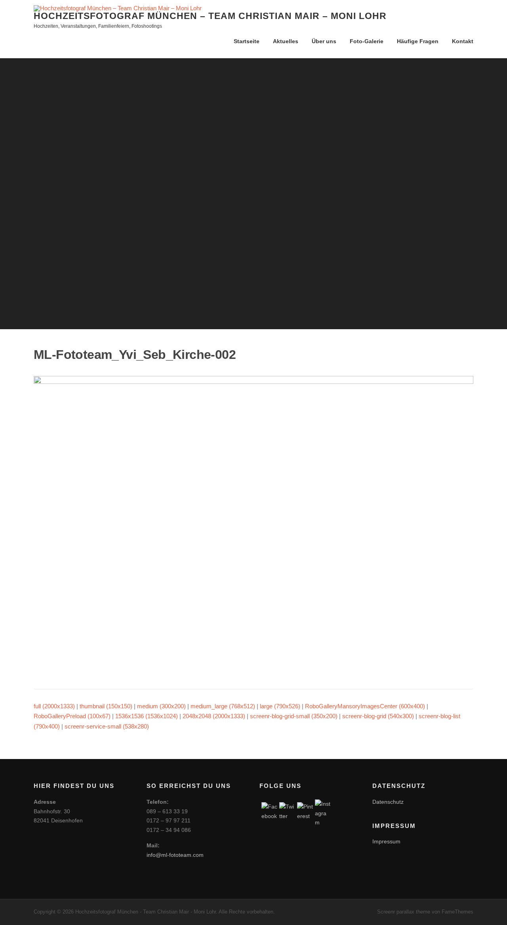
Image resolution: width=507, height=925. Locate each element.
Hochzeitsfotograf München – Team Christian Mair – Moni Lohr (210, 16)
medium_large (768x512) (223, 706)
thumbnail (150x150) (106, 706)
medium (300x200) (161, 706)
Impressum (386, 841)
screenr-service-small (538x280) (107, 726)
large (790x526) (280, 706)
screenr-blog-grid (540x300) (378, 716)
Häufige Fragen (417, 41)
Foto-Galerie (366, 41)
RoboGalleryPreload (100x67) (72, 716)
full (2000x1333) (54, 706)
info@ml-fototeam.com (175, 855)
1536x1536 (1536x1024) (146, 716)
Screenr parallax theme (403, 912)
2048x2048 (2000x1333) (214, 716)
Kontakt (462, 41)
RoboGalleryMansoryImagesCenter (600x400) (365, 706)
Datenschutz (388, 802)
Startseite (246, 41)
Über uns (324, 41)
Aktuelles (285, 41)
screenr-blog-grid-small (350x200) (293, 716)
